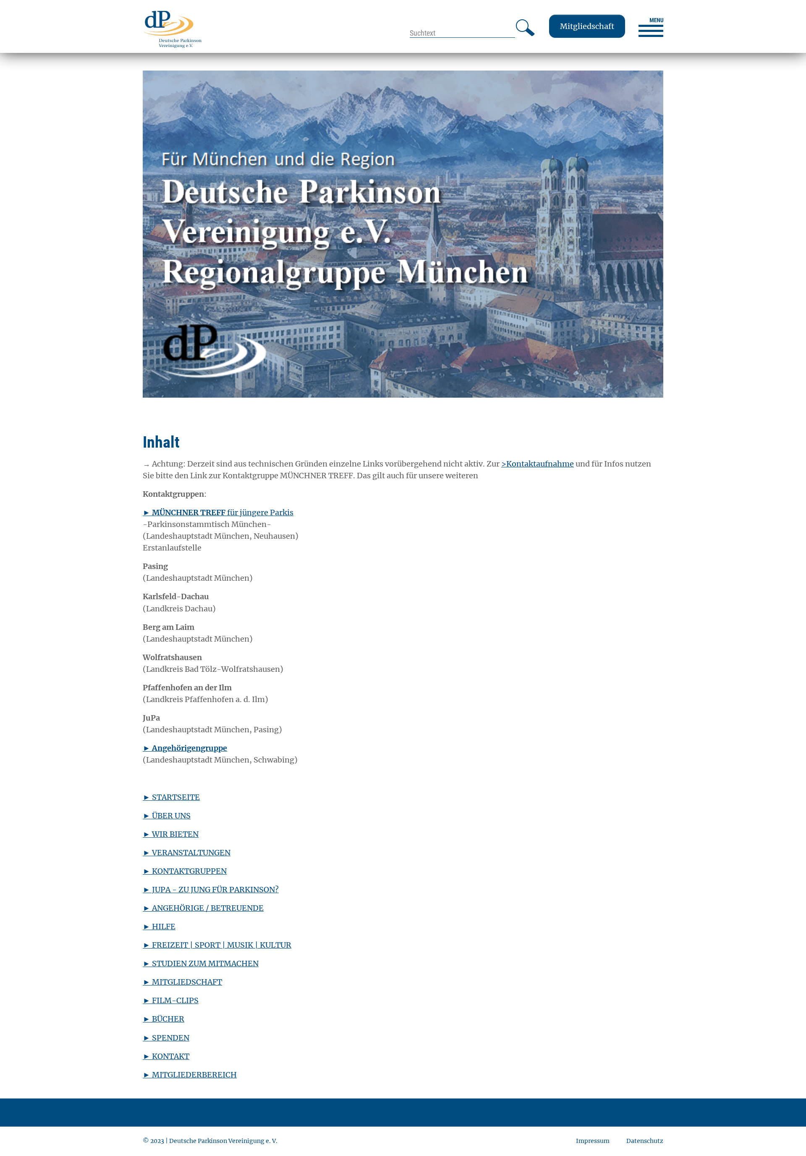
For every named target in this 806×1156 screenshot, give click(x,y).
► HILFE (159, 926)
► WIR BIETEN (171, 834)
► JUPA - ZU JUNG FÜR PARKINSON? (211, 889)
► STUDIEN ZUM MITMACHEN (201, 963)
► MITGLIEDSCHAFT (182, 982)
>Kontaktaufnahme (537, 464)
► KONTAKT (166, 1056)
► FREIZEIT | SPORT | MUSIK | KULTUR (217, 945)
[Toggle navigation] (651, 27)
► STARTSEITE (171, 797)
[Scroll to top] (786, 1136)
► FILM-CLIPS (171, 1000)
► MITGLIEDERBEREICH (190, 1075)
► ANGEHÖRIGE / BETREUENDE (203, 908)
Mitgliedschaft (587, 26)
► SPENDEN (166, 1038)
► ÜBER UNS (167, 815)
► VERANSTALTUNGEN (186, 852)
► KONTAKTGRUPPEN (185, 871)
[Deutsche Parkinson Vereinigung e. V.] (172, 29)
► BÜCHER (163, 1019)
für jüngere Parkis (218, 512)
